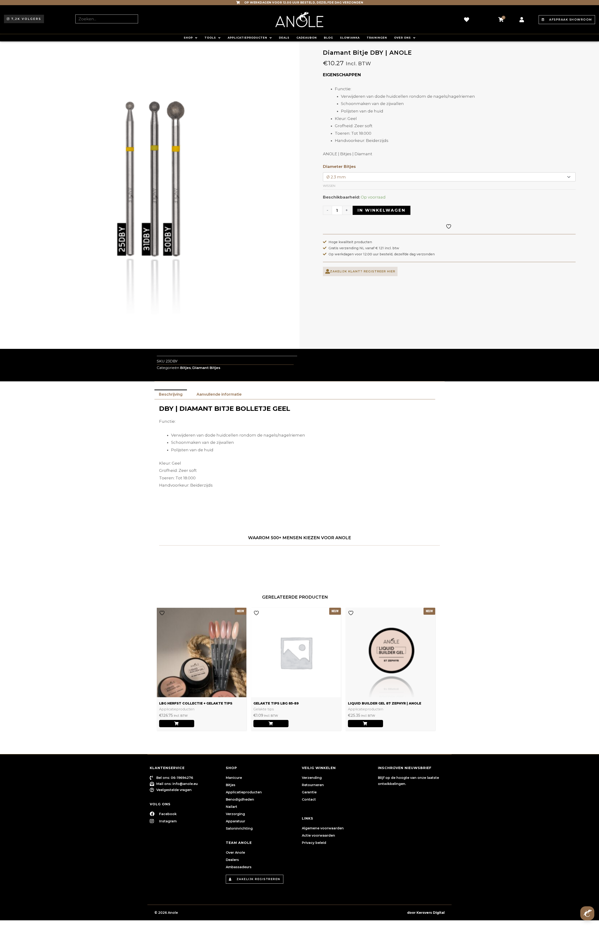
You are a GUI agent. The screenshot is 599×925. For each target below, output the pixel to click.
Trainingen (377, 37)
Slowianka (350, 37)
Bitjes (185, 367)
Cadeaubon (306, 37)
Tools (210, 37)
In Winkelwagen (381, 210)
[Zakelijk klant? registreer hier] (327, 271)
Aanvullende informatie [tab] (219, 394)
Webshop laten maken (386, 913)
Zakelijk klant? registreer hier (362, 271)
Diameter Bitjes (339, 166)
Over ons (402, 37)
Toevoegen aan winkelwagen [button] (271, 723)
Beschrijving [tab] (171, 394)
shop (188, 37)
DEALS (284, 37)
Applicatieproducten (247, 37)
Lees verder (176, 723)
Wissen (329, 186)
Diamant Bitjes (206, 367)
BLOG (328, 37)
